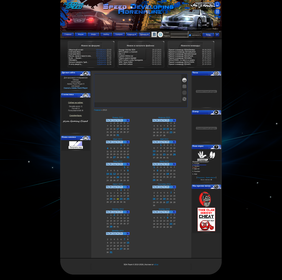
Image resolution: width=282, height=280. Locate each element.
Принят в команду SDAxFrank (181, 56)
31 (117, 135)
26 (174, 154)
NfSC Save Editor (126, 62)
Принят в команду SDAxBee (180, 58)
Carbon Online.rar (126, 56)
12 (114, 174)
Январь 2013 (117, 118)
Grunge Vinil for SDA (127, 50)
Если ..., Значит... (76, 58)
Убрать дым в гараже (127, 58)
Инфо (93, 34)
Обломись (73, 60)
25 (128, 199)
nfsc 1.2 (122, 54)
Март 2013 (117, 139)
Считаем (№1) (75, 54)
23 (171, 132)
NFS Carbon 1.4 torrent (128, 52)
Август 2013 (118, 184)
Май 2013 (164, 139)
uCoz (156, 265)
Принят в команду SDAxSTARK (181, 62)
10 (107, 174)
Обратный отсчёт (76, 50)
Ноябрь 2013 (164, 209)
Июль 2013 (164, 161)
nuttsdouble (101, 58)
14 (164, 129)
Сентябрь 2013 (164, 184)
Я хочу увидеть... (76, 64)
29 (154, 180)
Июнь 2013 (117, 161)
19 (167, 174)
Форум (80, 34)
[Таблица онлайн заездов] (217, 14)
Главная (67, 34)
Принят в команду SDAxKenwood (182, 54)
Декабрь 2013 (118, 231)
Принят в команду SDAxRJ (180, 64)
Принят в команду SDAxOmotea (182, 50)
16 (154, 199)
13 (154, 151)
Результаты (200, 177)
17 (117, 129)
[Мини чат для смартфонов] (217, 7)
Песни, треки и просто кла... (80, 56)
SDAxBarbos (101, 50)
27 (114, 157)
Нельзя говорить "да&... (78, 62)
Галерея (118, 34)
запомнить (196, 35)
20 (154, 154)
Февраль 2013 (164, 118)
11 (111, 174)
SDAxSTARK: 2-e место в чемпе (182, 60)
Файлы (106, 34)
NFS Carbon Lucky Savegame (131, 60)
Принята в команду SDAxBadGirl (182, 52)
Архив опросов (210, 177)
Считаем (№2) (75, 52)
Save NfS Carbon (126, 64)
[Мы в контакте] (154, 37)
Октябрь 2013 (118, 209)
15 (167, 129)
